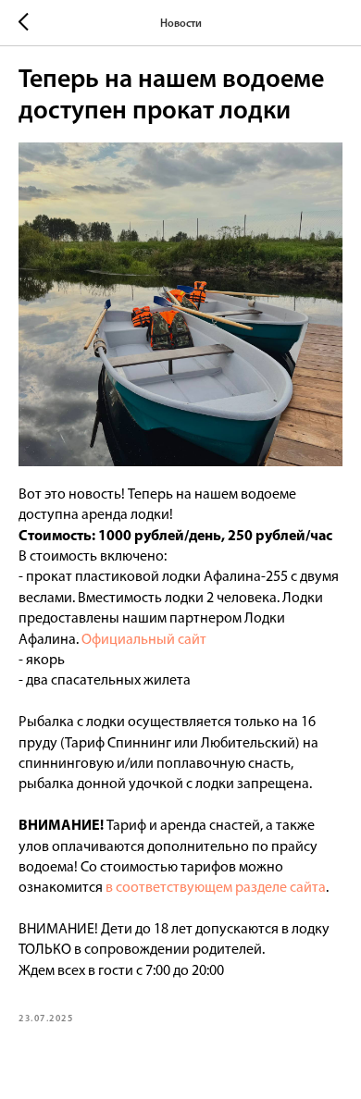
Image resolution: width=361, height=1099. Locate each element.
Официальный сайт (143, 640)
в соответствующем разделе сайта (216, 888)
